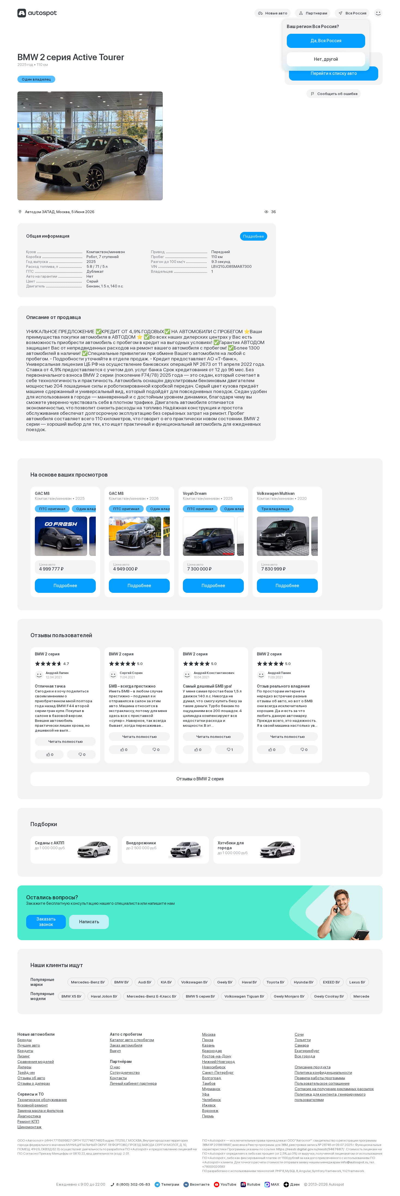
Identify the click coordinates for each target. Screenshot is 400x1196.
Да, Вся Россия (325, 40)
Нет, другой (326, 59)
